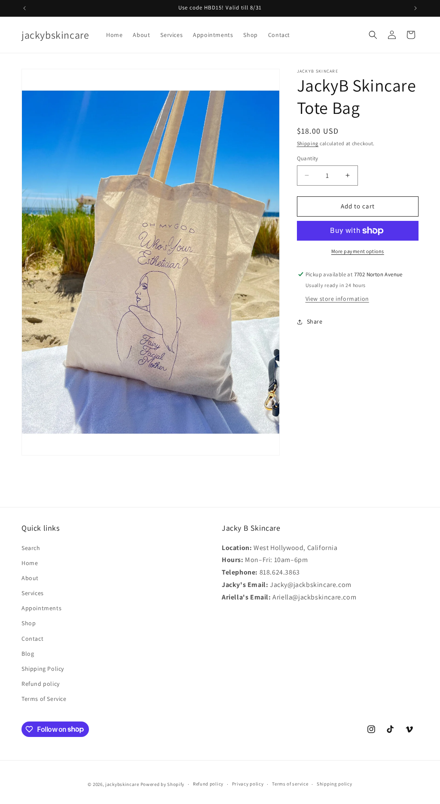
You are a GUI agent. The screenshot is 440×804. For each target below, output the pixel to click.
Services (32, 593)
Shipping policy (334, 784)
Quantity (307, 158)
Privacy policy (248, 784)
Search (30, 548)
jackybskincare (122, 784)
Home (29, 563)
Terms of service (290, 784)
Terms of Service (44, 699)
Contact (32, 638)
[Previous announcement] (24, 8)
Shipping (308, 143)
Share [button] (315, 321)
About (30, 578)
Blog (27, 653)
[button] (373, 34)
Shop (28, 623)
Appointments (41, 608)
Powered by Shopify (163, 784)
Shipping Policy (42, 669)
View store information (337, 299)
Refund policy (40, 684)
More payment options (357, 251)
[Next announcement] (415, 8)
